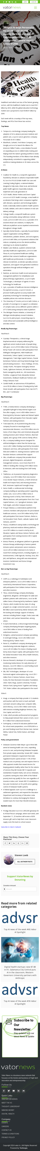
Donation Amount (9, 885)
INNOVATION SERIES (9, 1099)
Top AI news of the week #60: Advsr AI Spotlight (20, 930)
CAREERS (5, 1126)
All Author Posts (24, 862)
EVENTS (5, 1123)
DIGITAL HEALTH (8, 1114)
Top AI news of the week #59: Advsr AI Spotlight (20, 1002)
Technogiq (23, 1148)
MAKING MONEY (8, 1110)
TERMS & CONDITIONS (10, 1134)
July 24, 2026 (7, 48)
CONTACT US (7, 1130)
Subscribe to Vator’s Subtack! (11, 827)
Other (6, 22)
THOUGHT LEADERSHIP (11, 1106)
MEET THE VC (7, 1103)
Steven (18, 48)
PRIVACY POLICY (8, 1137)
